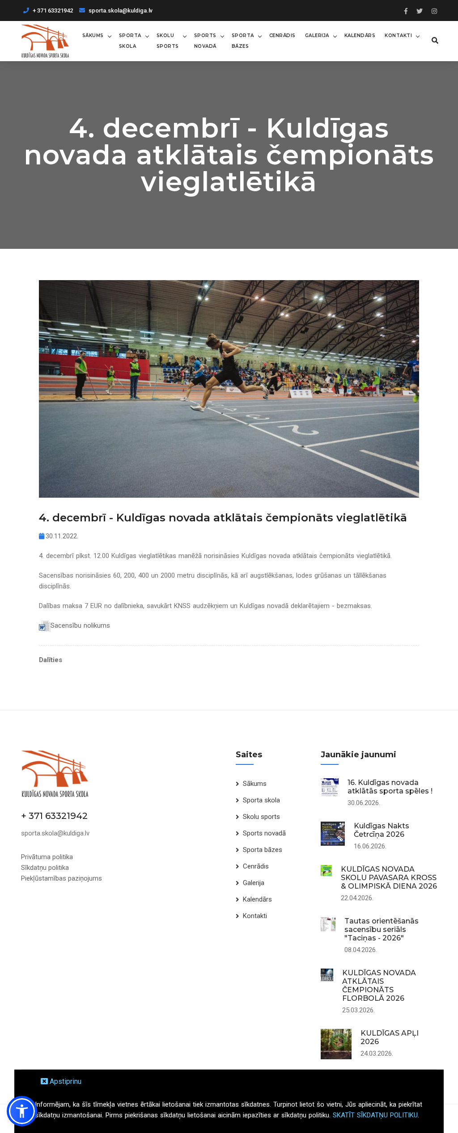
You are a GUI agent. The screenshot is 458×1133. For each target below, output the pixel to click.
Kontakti (398, 35)
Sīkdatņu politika (45, 868)
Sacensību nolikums (80, 625)
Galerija (317, 35)
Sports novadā (205, 41)
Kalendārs (360, 35)
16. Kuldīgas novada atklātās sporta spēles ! (390, 786)
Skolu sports (168, 41)
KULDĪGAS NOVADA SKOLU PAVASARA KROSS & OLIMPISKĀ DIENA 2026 (389, 877)
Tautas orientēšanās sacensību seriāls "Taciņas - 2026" (381, 929)
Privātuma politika (47, 857)
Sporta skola (130, 41)
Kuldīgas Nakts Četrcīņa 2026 (381, 830)
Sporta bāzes (243, 41)
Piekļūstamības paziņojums (61, 878)
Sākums (93, 35)
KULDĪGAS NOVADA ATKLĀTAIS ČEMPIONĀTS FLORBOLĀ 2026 (379, 986)
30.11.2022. (61, 536)
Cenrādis (282, 35)
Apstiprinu (64, 1081)
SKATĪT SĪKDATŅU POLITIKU (375, 1115)
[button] (22, 1111)
